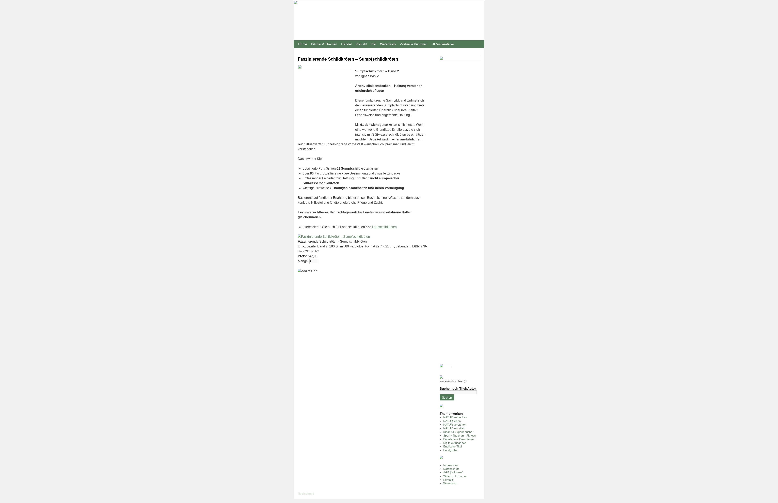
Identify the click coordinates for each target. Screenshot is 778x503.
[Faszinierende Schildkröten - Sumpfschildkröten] (334, 236)
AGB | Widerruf (453, 472)
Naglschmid (306, 493)
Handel (346, 44)
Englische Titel (452, 446)
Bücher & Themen (324, 44)
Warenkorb (388, 44)
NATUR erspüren (454, 428)
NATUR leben (452, 421)
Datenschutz (451, 468)
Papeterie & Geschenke (458, 439)
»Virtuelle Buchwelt (413, 44)
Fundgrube (450, 450)
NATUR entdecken (455, 417)
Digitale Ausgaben (454, 442)
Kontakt (361, 44)
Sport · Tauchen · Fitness (459, 435)
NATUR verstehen (454, 424)
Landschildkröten (384, 227)
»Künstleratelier (442, 44)
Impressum (450, 465)
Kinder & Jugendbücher (458, 431)
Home (302, 44)
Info (373, 44)
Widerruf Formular (455, 476)
